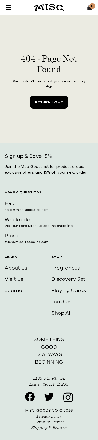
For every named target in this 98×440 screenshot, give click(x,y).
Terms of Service (49, 422)
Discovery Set (68, 279)
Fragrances (65, 268)
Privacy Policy (49, 416)
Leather (61, 301)
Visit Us (14, 279)
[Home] (49, 7)
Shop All (61, 313)
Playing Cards (68, 290)
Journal (14, 290)
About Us (16, 268)
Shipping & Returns (49, 427)
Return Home (49, 102)
